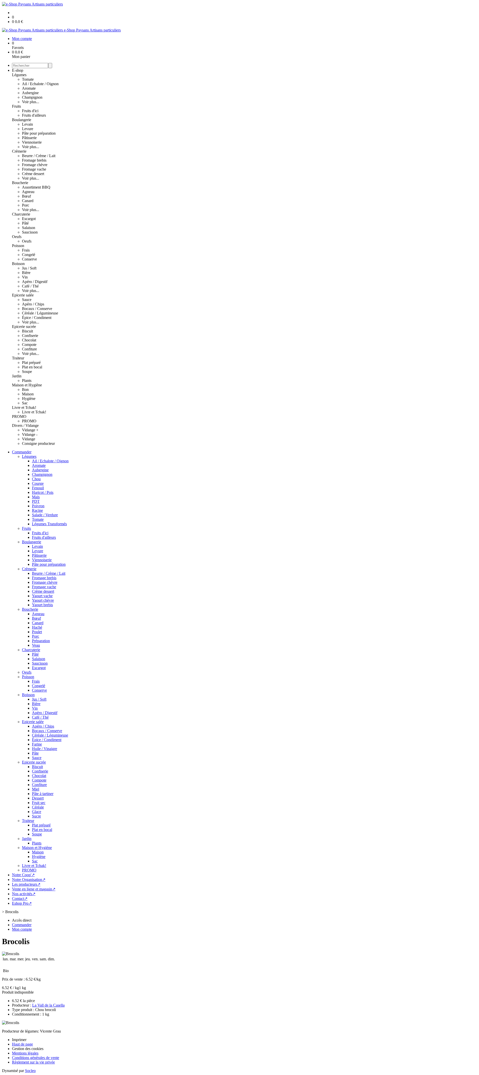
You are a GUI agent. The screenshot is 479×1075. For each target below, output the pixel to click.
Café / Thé (30, 286)
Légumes (19, 75)
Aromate (29, 88)
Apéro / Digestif (34, 281)
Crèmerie (19, 151)
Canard (27, 201)
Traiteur (18, 358)
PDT (36, 501)
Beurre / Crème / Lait (38, 156)
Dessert (38, 798)
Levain (27, 124)
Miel (35, 789)
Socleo (30, 1071)
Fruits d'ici (30, 111)
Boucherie (20, 183)
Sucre (36, 816)
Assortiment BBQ (36, 187)
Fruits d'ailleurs (34, 115)
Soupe (27, 371)
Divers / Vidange (25, 425)
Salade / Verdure (45, 515)
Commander (21, 452)
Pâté (25, 223)
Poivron (38, 506)
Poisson (18, 246)
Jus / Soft (29, 268)
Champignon (32, 97)
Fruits (16, 106)
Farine (37, 744)
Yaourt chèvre (43, 600)
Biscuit (27, 331)
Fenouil (38, 488)
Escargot (29, 219)
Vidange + (30, 430)
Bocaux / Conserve (37, 308)
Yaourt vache (42, 596)
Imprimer (19, 1040)
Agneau (28, 192)
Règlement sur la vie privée (33, 1062)
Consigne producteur (38, 443)
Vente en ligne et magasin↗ (33, 889)
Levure (27, 129)
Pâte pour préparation (39, 133)
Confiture (29, 349)
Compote (29, 344)
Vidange (28, 439)
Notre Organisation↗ (28, 879)
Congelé (28, 255)
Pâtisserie (29, 138)
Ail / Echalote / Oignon (40, 84)
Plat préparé (31, 362)
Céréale (38, 807)
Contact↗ (19, 898)
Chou (36, 479)
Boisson (18, 264)
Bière (26, 272)
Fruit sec (38, 803)
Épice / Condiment (36, 317)
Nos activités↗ (23, 894)
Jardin (16, 376)
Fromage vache (34, 169)
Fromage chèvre (34, 165)
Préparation (41, 641)
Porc (25, 205)
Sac (25, 403)
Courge (38, 483)
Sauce (26, 299)
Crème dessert (33, 174)
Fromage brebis (34, 160)
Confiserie (30, 335)
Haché (37, 627)
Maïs (36, 497)
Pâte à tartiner (42, 794)
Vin (25, 277)
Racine (37, 510)
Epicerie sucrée (24, 326)
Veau (36, 645)
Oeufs (16, 237)
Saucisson (30, 232)
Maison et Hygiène (27, 385)
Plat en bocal (32, 367)
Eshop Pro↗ (22, 903)
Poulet (37, 632)
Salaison (28, 228)
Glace (36, 811)
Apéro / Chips (33, 304)
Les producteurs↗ (26, 884)
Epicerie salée (23, 295)
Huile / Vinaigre (44, 749)
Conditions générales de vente (35, 1058)
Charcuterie (21, 214)
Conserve (29, 259)
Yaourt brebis (42, 605)
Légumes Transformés (49, 524)
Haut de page (22, 1044)
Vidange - (29, 434)
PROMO (19, 416)
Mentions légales (25, 1053)
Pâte (35, 753)
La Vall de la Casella (48, 1005)
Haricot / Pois (42, 492)
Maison (28, 394)
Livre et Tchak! (24, 407)
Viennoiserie (32, 142)
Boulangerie (21, 120)
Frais (26, 250)
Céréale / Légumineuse (40, 313)
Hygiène (28, 398)
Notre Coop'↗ (23, 875)
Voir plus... (30, 102)
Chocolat (29, 340)
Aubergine (30, 93)
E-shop (17, 70)
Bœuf (26, 196)
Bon (25, 389)
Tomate (28, 79)
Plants (26, 380)
